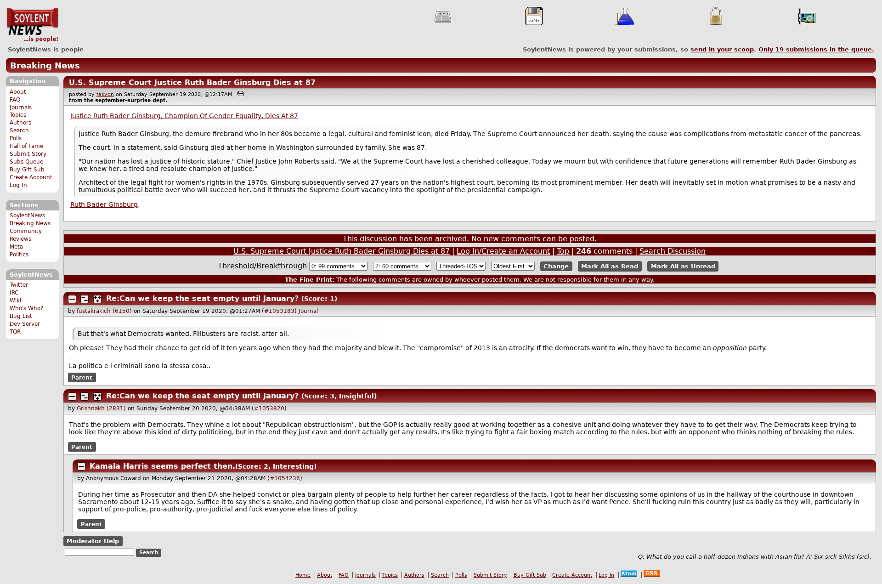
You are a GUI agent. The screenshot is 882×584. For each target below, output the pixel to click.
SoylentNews (32, 25)
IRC (14, 292)
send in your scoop (722, 49)
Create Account (31, 177)
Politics (19, 254)
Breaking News (45, 65)
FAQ (15, 99)
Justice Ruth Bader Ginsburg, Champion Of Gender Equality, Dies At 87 (184, 115)
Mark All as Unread (683, 266)
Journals (21, 107)
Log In (18, 185)
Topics (18, 115)
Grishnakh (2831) (101, 408)
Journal (308, 311)
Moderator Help (93, 541)
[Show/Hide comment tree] (84, 299)
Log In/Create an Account (503, 251)
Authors (20, 122)
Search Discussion (672, 251)
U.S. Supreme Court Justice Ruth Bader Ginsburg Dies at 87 (192, 82)
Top (563, 251)
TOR (15, 332)
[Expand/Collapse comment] (72, 299)
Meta (16, 247)
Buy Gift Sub (27, 169)
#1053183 (279, 311)
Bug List (21, 316)
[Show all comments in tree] (97, 299)
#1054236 (285, 478)
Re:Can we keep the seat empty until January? (202, 298)
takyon (105, 94)
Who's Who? (26, 308)
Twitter (19, 285)
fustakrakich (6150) (104, 311)
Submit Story (28, 154)
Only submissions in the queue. (816, 49)
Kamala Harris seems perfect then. (162, 466)
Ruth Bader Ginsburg (104, 204)
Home (303, 575)
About (18, 92)
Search (19, 130)
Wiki (15, 300)
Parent (81, 377)
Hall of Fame (26, 146)
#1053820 (269, 408)
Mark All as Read (609, 266)
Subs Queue (26, 162)
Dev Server (25, 324)
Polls (16, 138)
